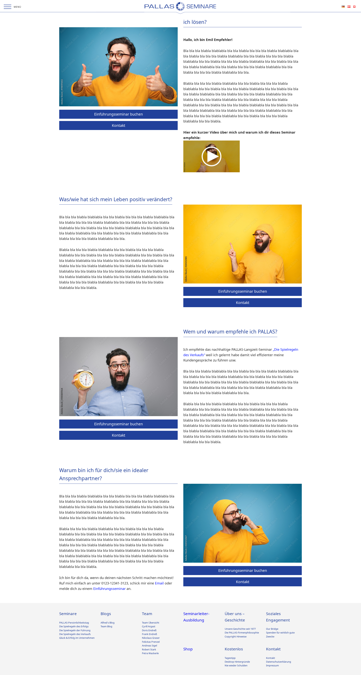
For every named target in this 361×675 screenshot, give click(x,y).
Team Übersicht (150, 622)
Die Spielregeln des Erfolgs (74, 626)
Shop (188, 649)
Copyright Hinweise (235, 636)
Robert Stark (149, 649)
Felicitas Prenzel (151, 641)
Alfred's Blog (108, 622)
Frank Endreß (149, 634)
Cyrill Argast (148, 626)
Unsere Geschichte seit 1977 (240, 628)
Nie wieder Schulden (236, 665)
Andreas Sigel (149, 645)
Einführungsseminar (109, 588)
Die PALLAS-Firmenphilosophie (242, 632)
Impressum (272, 665)
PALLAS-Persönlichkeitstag (74, 622)
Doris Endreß (149, 630)
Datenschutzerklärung (278, 661)
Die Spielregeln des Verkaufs (75, 634)
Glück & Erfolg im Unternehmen (77, 637)
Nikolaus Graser (151, 637)
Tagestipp (230, 658)
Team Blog (106, 626)
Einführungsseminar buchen (118, 113)
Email (159, 583)
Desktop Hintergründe (237, 661)
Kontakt (118, 125)
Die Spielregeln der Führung (74, 630)
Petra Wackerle (150, 653)
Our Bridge (272, 628)
